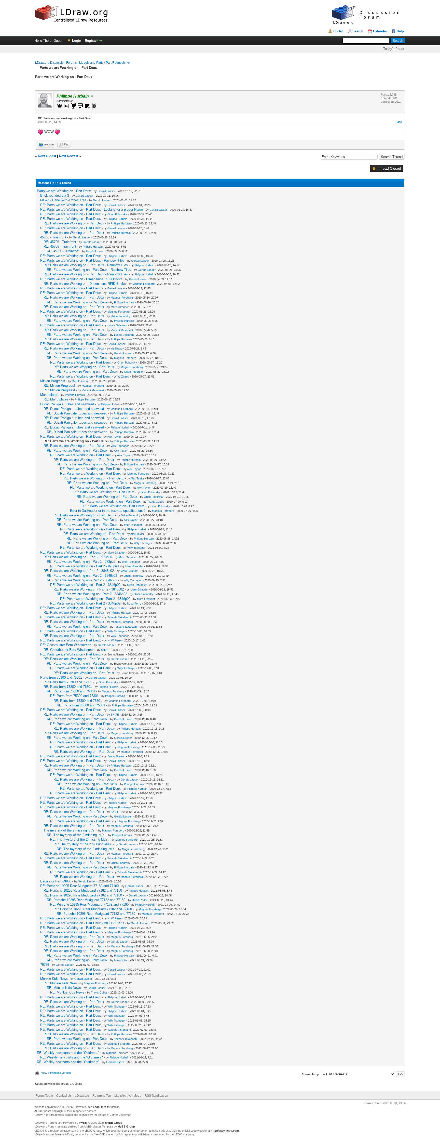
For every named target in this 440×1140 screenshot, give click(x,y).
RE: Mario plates (56, 399)
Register (91, 41)
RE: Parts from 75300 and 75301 (68, 682)
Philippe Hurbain (117, 218)
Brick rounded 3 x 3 (54, 195)
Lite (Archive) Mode (127, 1095)
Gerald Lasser (106, 191)
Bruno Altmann (116, 756)
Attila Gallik (120, 960)
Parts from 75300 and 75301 (61, 677)
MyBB (83, 1122)
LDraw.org (82, 1095)
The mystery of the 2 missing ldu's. (69, 830)
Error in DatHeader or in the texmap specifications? (107, 511)
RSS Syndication (156, 1095)
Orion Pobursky (117, 214)
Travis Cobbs (155, 501)
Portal (338, 31)
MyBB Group (113, 1122)
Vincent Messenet (122, 330)
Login (76, 41)
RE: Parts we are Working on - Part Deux (70, 205)
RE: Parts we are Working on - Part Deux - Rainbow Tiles (82, 260)
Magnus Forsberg (143, 283)
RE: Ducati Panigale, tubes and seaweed (74, 409)
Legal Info (99, 1106)
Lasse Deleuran (117, 325)
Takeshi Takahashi (119, 617)
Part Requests (116, 62)
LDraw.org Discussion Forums (56, 62)
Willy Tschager (120, 445)
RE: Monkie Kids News (61, 983)
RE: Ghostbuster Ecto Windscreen (65, 645)
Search (357, 31)
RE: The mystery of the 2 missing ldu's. (76, 835)
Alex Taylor (114, 436)
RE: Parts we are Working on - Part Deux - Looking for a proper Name (91, 209)
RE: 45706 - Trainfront (60, 242)
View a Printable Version (56, 1072)
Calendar (380, 31)
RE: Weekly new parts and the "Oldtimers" (68, 1053)
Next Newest (68, 156)
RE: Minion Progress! (59, 385)
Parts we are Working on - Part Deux (64, 191)
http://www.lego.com (225, 1130)
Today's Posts (393, 49)
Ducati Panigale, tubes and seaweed (67, 404)
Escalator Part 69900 (55, 881)
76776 (44, 965)
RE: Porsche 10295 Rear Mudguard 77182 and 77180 (79, 886)
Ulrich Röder (139, 900)
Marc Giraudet (120, 307)
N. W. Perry (134, 603)
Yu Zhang (116, 348)
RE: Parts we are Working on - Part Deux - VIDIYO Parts (82, 923)
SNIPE (105, 649)
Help (400, 31)
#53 (399, 122)
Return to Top (101, 1095)
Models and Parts (91, 62)
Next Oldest (47, 156)
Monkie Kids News (54, 979)
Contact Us (64, 1095)
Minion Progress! (52, 381)
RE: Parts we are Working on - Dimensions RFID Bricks (81, 279)
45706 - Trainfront (53, 237)
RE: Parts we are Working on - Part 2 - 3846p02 (79, 571)
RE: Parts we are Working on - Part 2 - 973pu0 (78, 557)
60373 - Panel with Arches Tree (63, 200)
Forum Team (44, 1095)
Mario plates (49, 395)
